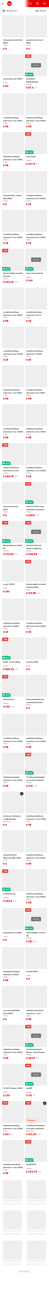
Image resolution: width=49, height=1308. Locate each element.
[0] (37, 3)
